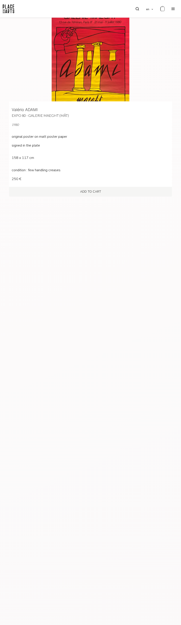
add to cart (90, 192)
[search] (137, 9)
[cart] (162, 8)
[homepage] (8, 8)
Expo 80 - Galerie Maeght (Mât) (40, 115)
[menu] (173, 9)
